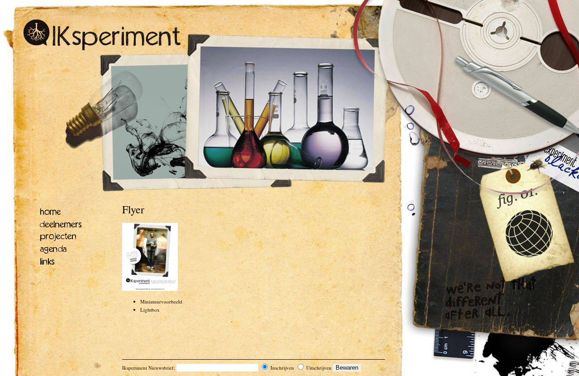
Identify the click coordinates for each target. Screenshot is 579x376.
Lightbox (150, 309)
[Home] (102, 48)
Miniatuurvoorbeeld (161, 301)
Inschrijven (281, 367)
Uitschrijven (318, 367)
